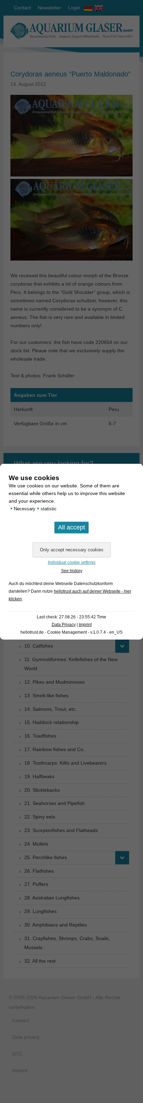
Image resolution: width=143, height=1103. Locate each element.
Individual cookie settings (71, 562)
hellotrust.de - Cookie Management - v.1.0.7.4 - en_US (71, 632)
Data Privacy (64, 624)
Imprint (85, 624)
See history (71, 570)
